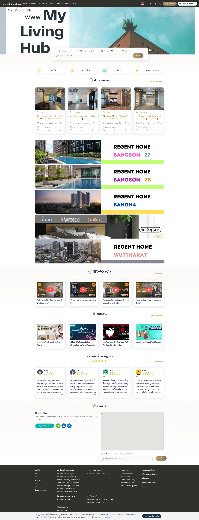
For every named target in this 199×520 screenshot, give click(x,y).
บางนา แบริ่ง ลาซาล (94, 470)
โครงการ (59, 4)
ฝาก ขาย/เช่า (169, 4)
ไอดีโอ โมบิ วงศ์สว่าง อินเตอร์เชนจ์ (68, 491)
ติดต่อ (75, 4)
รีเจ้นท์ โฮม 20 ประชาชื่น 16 (66, 488)
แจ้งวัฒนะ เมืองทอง (94, 496)
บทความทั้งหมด (156, 315)
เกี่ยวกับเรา (145, 478)
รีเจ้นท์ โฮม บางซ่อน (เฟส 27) (66, 477)
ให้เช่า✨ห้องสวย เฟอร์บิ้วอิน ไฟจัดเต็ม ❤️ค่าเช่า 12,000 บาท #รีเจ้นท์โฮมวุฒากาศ (49, 117)
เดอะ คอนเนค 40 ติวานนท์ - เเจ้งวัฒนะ (100, 499)
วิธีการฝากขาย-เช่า (148, 483)
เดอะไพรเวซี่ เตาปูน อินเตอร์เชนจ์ (68, 485)
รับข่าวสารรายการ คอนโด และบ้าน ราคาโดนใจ (117, 454)
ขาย (36, 474)
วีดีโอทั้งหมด (158, 273)
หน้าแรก (24, 4)
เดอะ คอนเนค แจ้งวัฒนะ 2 (96, 502)
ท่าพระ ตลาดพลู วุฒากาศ (66, 496)
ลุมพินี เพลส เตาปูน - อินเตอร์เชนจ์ (68, 483)
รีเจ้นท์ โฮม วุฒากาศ (63, 499)
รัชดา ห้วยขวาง (62, 507)
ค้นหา (138, 56)
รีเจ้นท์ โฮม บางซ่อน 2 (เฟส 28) (67, 474)
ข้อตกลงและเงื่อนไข (148, 470)
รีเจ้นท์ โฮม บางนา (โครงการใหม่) (98, 474)
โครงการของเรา (40, 490)
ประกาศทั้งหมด (156, 81)
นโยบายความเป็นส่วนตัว (150, 474)
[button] (195, 30)
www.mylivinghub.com (12, 3)
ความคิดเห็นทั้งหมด (155, 361)
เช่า (36, 477)
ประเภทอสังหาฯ (47, 4)
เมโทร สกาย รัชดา (62, 510)
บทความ (67, 4)
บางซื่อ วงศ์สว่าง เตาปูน (65, 470)
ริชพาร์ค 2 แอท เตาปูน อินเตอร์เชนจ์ (68, 480)
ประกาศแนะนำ (34, 4)
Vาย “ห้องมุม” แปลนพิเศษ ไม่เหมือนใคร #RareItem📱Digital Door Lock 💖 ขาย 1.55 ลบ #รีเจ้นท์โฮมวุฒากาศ (83, 117)
